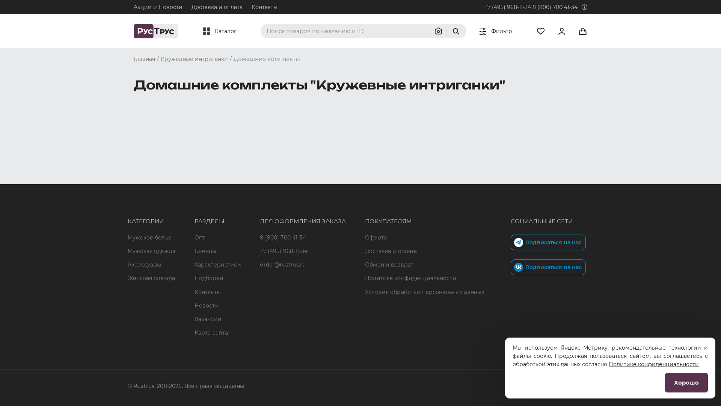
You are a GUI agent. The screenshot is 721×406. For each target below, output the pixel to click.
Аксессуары (144, 264)
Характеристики (218, 264)
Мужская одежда (151, 251)
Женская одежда (151, 278)
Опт (200, 237)
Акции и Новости (158, 7)
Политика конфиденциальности (410, 278)
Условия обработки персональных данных (424, 292)
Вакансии (208, 319)
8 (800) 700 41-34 (555, 7)
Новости (207, 305)
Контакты (265, 7)
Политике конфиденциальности (654, 364)
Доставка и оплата (217, 7)
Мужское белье (150, 237)
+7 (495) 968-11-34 (507, 7)
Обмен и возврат (389, 264)
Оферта (376, 237)
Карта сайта (211, 332)
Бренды (206, 251)
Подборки (209, 278)
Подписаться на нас (553, 242)
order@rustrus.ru (283, 264)
